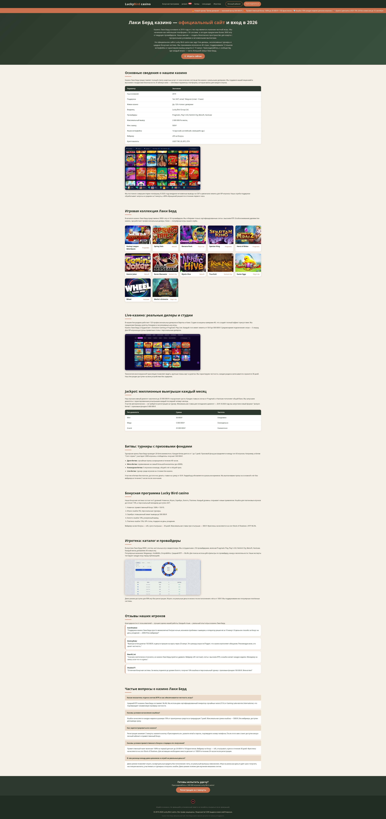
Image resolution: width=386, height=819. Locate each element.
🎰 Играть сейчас (193, 56)
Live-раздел (206, 4)
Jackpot (186, 4)
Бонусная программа (170, 4)
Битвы (196, 4)
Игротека (217, 4)
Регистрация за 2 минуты (193, 790)
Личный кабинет (234, 4)
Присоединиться (252, 4)
